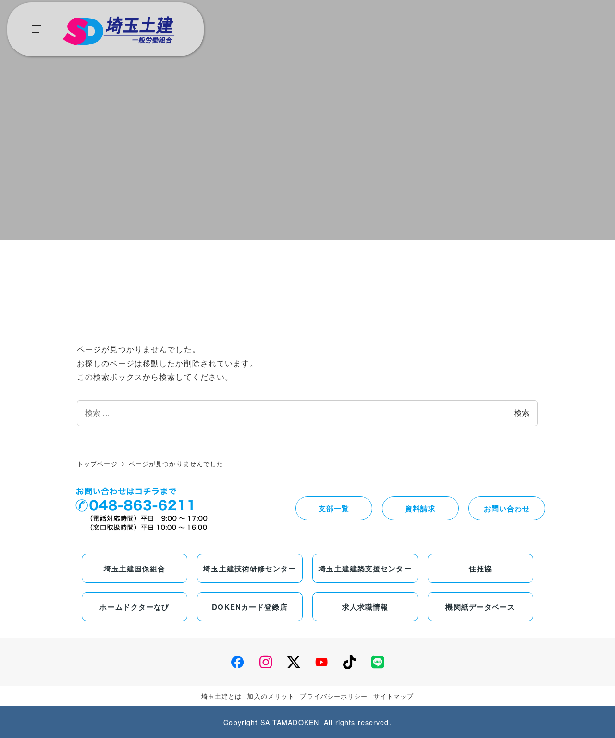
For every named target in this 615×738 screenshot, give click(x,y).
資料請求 (420, 508)
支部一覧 (334, 508)
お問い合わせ (507, 508)
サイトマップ (393, 696)
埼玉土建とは (221, 696)
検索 (521, 413)
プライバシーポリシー (334, 696)
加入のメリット (271, 696)
